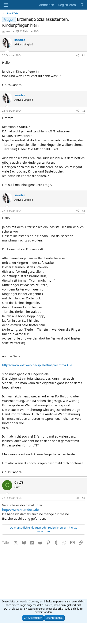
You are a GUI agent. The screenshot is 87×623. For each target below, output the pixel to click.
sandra (9, 31)
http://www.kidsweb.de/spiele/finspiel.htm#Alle (37, 365)
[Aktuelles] (82, 5)
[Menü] (6, 5)
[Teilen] (77, 55)
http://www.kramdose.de (20, 509)
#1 (83, 55)
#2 (83, 110)
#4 (83, 498)
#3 (83, 211)
